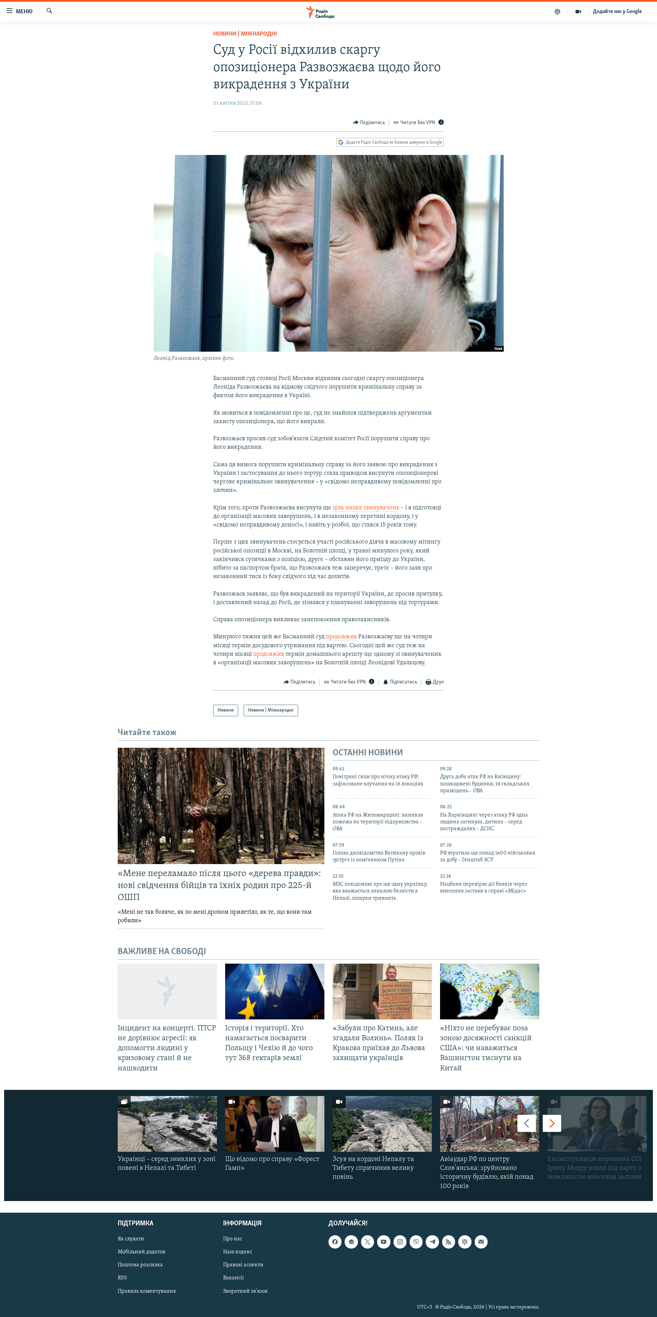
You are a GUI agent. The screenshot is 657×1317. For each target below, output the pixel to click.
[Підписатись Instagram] (400, 1241)
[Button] (369, 122)
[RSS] (448, 1241)
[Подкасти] (557, 11)
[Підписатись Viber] (416, 1241)
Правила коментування (147, 1291)
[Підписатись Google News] (351, 1241)
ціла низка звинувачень (366, 508)
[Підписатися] (481, 1241)
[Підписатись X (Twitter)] (367, 1241)
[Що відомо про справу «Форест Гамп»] (274, 1124)
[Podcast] (464, 1241)
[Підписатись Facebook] (335, 1241)
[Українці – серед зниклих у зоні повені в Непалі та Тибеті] (167, 1124)
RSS (122, 1278)
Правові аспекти (243, 1265)
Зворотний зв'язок (245, 1291)
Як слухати (131, 1239)
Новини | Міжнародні (245, 34)
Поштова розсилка (140, 1265)
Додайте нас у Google (617, 11)
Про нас (232, 1239)
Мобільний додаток (142, 1252)
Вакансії (233, 1278)
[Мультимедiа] (578, 11)
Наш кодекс (237, 1252)
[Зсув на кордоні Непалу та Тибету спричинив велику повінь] (382, 1124)
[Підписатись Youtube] (383, 1241)
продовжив (341, 637)
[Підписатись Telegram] (432, 1241)
